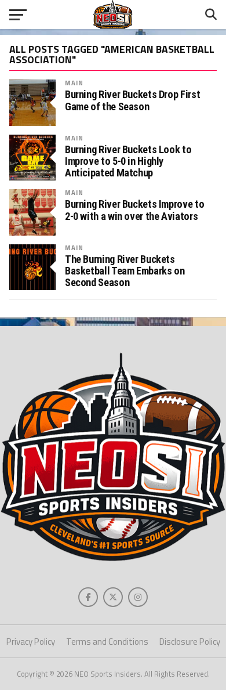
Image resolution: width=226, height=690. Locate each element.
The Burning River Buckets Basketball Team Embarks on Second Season (124, 271)
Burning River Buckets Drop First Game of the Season (132, 100)
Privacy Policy (30, 641)
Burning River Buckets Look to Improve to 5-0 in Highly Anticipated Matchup (128, 161)
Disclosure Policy (189, 641)
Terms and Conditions (107, 641)
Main (74, 83)
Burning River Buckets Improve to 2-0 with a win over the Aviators (134, 210)
